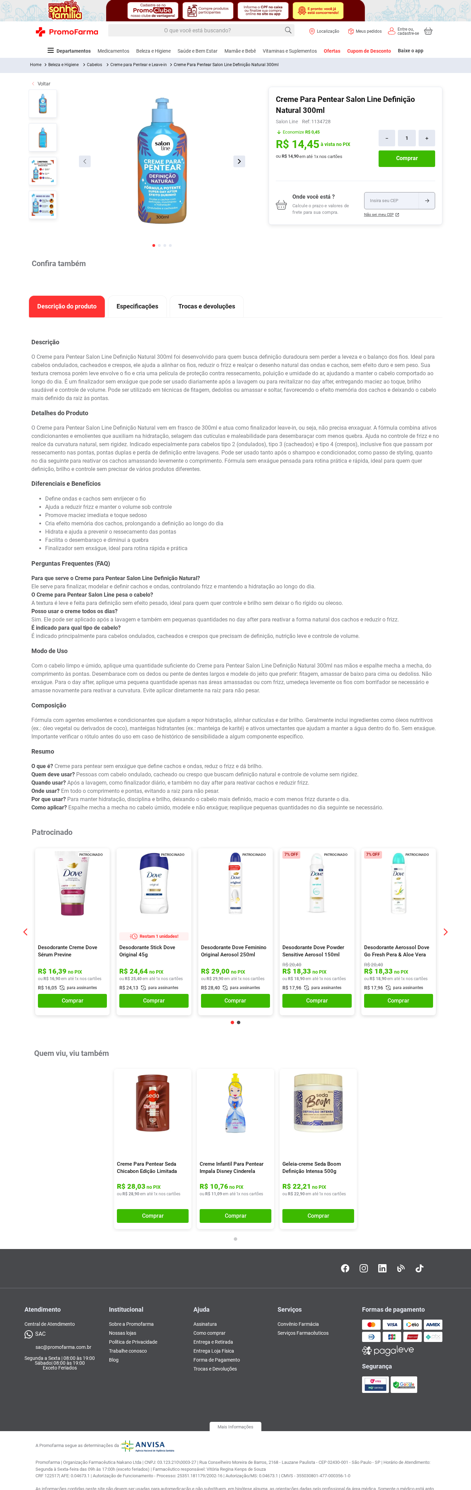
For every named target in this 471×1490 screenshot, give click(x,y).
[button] (100, 858)
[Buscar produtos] (288, 30)
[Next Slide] (445, 932)
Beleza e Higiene (63, 64)
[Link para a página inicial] (36, 65)
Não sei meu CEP (379, 214)
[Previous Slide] (25, 932)
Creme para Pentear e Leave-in (138, 64)
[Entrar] (403, 31)
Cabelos (94, 64)
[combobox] (201, 30)
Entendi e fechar (405, 1476)
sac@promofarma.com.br (63, 1351)
